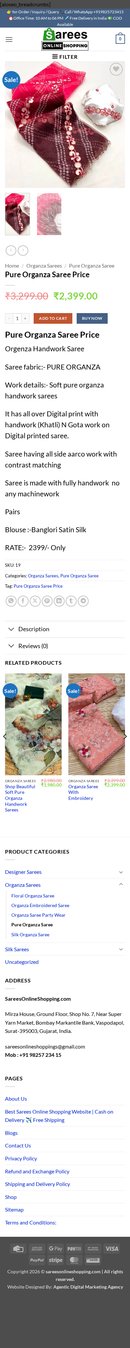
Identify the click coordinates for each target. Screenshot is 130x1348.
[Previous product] (23, 250)
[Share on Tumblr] (71, 601)
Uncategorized (22, 962)
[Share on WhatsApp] (11, 601)
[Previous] (5, 749)
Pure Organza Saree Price (38, 586)
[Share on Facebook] (23, 601)
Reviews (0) (33, 645)
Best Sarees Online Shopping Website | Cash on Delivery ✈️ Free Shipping (59, 1115)
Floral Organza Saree (32, 895)
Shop (11, 1197)
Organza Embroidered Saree (40, 905)
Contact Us (18, 1145)
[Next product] (11, 250)
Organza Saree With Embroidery (83, 792)
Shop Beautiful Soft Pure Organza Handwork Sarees (20, 798)
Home (12, 265)
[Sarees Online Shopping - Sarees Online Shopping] (65, 39)
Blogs (11, 1133)
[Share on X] (35, 601)
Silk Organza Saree (30, 934)
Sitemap (14, 1209)
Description (33, 629)
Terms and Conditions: (30, 1222)
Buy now (92, 318)
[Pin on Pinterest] (47, 601)
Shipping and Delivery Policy (37, 1184)
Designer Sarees (23, 872)
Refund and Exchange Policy (37, 1171)
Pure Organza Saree (91, 265)
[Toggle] (11, 630)
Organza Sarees (44, 265)
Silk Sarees (17, 949)
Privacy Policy (21, 1158)
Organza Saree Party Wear (38, 915)
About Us (16, 1098)
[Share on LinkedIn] (59, 601)
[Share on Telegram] (83, 601)
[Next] (125, 749)
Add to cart (53, 318)
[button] (9, 39)
